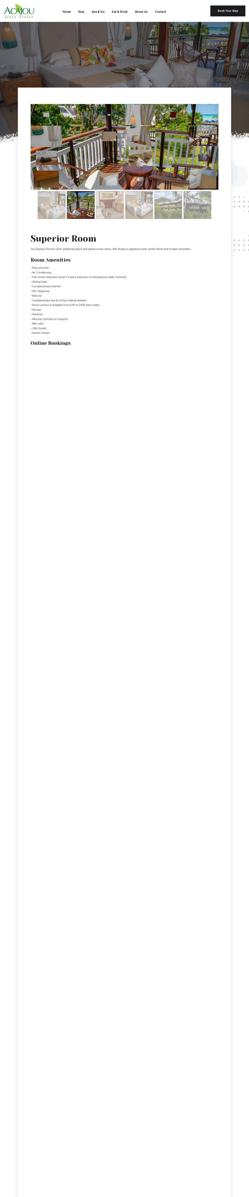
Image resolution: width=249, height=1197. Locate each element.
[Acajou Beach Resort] (28, 10)
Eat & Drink (119, 11)
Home (67, 11)
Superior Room (63, 238)
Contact (160, 11)
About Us (141, 11)
